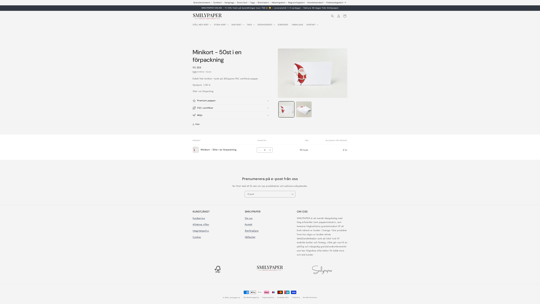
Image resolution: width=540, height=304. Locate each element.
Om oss (249, 218)
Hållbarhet (250, 237)
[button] (201, 25)
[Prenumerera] (292, 194)
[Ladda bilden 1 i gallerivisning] (286, 109)
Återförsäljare (252, 230)
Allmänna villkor (201, 224)
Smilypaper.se (235, 297)
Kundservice (199, 218)
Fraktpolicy (296, 297)
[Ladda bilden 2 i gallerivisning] (304, 109)
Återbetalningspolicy (251, 297)
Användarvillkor (283, 297)
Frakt (195, 72)
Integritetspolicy (201, 230)
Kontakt (248, 224)
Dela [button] (197, 124)
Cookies (197, 237)
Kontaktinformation (310, 297)
